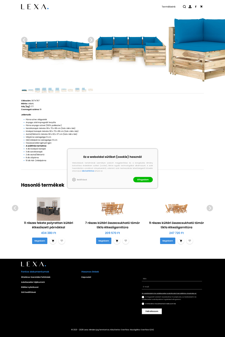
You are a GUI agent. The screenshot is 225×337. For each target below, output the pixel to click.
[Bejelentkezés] (190, 6)
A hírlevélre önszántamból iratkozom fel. (160, 304)
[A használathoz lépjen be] (61, 241)
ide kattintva (88, 171)
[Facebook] (195, 6)
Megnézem (39, 240)
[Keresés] (184, 6)
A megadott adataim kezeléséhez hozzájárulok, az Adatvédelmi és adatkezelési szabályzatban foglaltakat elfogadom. (169, 298)
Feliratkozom (152, 311)
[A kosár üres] (201, 6)
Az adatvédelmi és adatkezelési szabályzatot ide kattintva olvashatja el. (169, 293)
